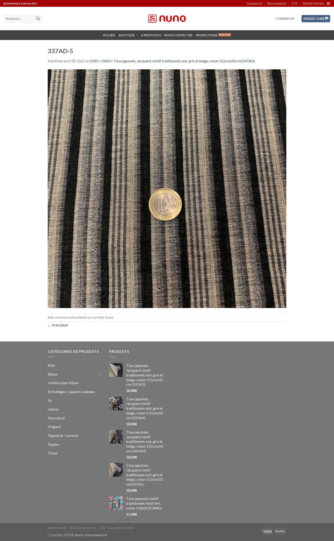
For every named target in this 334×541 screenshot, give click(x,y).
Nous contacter (276, 3)
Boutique (127, 35)
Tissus (53, 453)
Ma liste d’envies (313, 3)
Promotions (207, 35)
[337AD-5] (167, 188)
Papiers (54, 444)
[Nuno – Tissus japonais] (167, 19)
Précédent (58, 325)
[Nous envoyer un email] (328, 3)
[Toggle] (100, 374)
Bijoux (53, 374)
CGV (294, 3)
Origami (54, 426)
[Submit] (38, 19)
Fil (50, 400)
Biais (51, 365)
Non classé (56, 418)
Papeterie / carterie (63, 435)
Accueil (109, 35)
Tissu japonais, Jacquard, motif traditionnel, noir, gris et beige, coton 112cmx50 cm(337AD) (184, 61)
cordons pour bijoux (63, 383)
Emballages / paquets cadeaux (71, 391)
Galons (53, 409)
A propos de (254, 3)
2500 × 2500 (99, 61)
